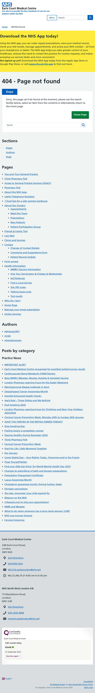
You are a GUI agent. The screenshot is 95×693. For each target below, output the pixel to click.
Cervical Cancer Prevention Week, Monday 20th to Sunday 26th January (44, 417)
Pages (9, 148)
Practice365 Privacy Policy (83, 684)
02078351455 (15, 563)
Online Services (12, 314)
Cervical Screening (14, 520)
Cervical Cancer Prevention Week (22, 444)
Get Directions (15, 558)
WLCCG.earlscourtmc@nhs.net (24, 569)
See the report (12, 656)
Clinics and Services (14, 240)
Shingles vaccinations (16, 488)
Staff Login (88, 687)
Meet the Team (19, 213)
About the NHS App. (15, 192)
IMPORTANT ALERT (15, 364)
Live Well (9, 235)
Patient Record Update (23, 257)
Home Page (80, 114)
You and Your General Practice (21, 174)
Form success (11, 261)
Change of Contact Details (25, 248)
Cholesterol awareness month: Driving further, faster (33, 484)
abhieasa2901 (12, 331)
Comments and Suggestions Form (29, 252)
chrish (7, 336)
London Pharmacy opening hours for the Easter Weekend (36, 382)
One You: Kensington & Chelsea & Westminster (36, 273)
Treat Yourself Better (15, 462)
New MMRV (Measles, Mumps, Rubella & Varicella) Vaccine (36, 378)
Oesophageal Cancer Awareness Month (26, 391)
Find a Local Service (21, 282)
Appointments (18, 209)
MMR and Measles (14, 506)
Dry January (11, 453)
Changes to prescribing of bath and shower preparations (35, 471)
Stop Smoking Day (14, 426)
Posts (8, 156)
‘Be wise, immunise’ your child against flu (27, 493)
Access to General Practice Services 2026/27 (27, 183)
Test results (16, 296)
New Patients (18, 222)
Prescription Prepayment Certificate (23, 475)
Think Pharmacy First (15, 178)
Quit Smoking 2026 (15, 405)
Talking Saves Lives (21, 291)
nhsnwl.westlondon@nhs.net (24, 618)
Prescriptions (17, 218)
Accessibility (88, 681)
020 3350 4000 (16, 612)
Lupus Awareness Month (18, 479)
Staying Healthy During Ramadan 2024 (26, 435)
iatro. (70, 684)
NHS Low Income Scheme (18, 515)
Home (5, 27)
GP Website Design (57, 684)
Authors (10, 152)
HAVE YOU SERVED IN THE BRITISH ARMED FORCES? (33, 421)
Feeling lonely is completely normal (23, 430)
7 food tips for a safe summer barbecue (26, 201)
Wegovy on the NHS (15, 497)
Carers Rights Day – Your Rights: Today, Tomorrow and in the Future (41, 457)
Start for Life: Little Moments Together (25, 448)
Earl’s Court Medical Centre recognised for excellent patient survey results (44, 369)
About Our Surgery (14, 205)
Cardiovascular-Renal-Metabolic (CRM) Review (29, 373)
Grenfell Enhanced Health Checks (22, 396)
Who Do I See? (12, 300)
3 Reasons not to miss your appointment (26, 502)
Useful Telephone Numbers (19, 196)
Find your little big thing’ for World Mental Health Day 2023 (37, 466)
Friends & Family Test (15, 231)
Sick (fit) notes (18, 287)
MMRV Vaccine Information (26, 269)
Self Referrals (18, 278)
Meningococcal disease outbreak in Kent (26, 387)
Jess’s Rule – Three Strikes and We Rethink (27, 400)
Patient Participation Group (26, 226)
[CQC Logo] (12, 635)
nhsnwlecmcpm (12, 340)
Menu (52, 17)
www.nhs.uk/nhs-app (41, 64)
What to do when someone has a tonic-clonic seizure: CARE (37, 511)
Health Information (15, 266)
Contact (8, 244)
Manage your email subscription (22, 309)
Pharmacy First (12, 187)
